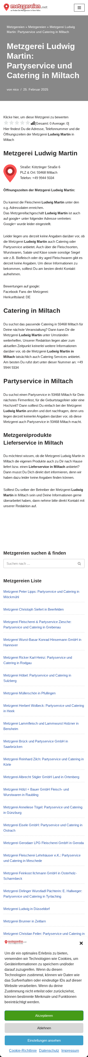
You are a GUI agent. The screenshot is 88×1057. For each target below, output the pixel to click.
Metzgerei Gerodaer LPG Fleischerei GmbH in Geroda (43, 843)
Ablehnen (44, 1028)
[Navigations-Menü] (79, 8)
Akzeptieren (44, 1015)
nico (16, 89)
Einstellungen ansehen (44, 1040)
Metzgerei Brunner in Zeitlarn (24, 921)
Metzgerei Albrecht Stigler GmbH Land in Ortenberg (41, 777)
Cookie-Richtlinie (23, 1050)
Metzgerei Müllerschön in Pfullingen (29, 693)
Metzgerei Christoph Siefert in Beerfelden (33, 609)
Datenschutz (49, 1050)
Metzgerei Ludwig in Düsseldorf (26, 909)
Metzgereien (16, 27)
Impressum (70, 1050)
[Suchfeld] (79, 563)
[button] (81, 943)
